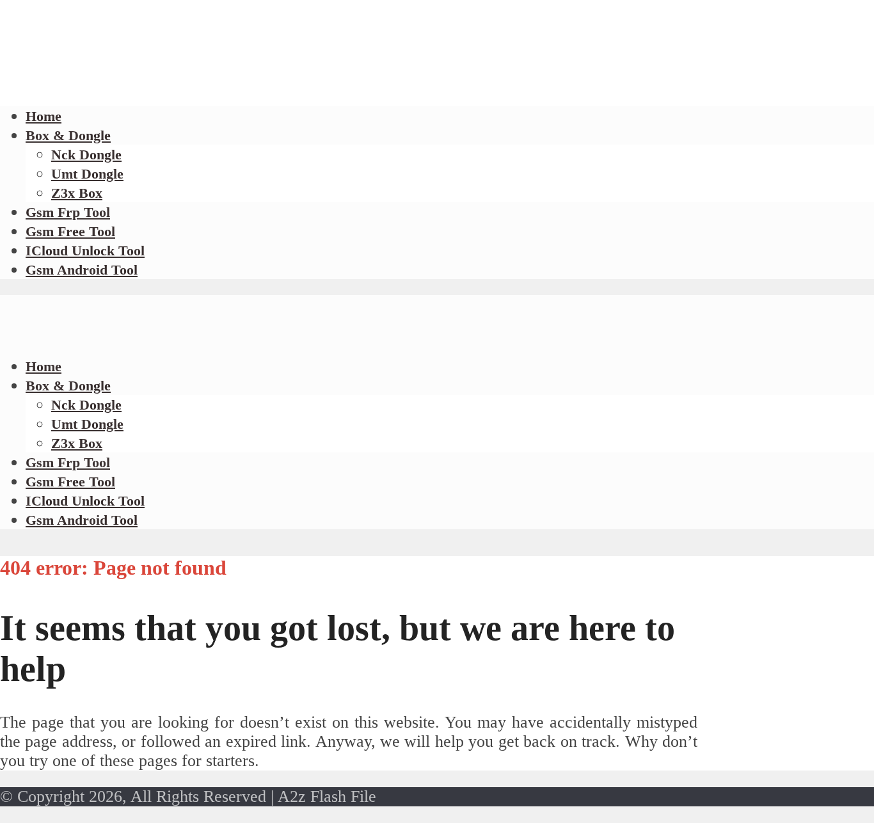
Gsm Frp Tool (68, 212)
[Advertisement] (233, 89)
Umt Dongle (87, 174)
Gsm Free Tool (70, 231)
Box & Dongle (68, 135)
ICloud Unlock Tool (85, 251)
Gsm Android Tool (82, 270)
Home (43, 366)
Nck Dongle (86, 155)
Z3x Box (76, 193)
